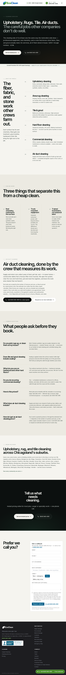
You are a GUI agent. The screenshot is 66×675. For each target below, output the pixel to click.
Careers (36, 656)
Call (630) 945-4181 (32, 52)
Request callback (38, 604)
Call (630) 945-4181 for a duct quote (18, 300)
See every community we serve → (12, 471)
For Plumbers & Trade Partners (42, 664)
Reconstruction (38, 639)
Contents (36, 635)
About (35, 652)
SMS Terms (38, 600)
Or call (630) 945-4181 (51, 604)
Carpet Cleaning (6, 652)
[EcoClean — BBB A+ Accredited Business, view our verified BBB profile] (12, 643)
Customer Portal (38, 662)
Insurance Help (38, 641)
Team (35, 654)
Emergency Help (38, 643)
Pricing (3, 656)
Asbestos (36, 637)
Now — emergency (38, 576)
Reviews (36, 658)
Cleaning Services (6, 654)
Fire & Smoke (37, 631)
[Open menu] (61, 3)
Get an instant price (11, 52)
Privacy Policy (57, 599)
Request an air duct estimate (43, 300)
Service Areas (38, 660)
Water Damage (38, 628)
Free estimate (59, 671)
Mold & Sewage (38, 633)
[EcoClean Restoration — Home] (10, 3)
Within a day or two (38, 579)
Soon (47, 576)
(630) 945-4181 (44, 516)
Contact (36, 666)
